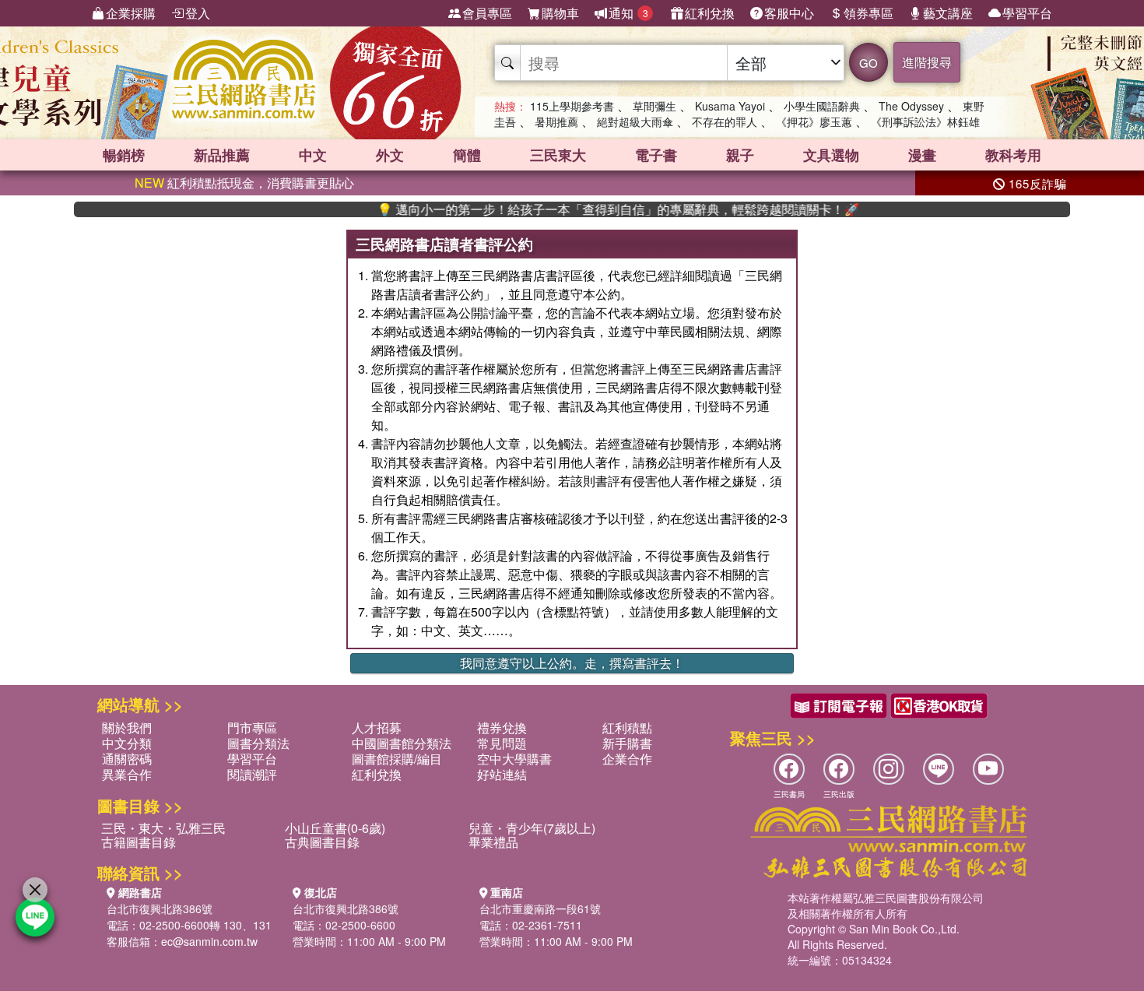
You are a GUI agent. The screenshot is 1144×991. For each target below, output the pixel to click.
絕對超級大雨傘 (635, 121)
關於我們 (127, 727)
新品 (222, 155)
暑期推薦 (556, 121)
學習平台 (1027, 13)
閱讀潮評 (252, 774)
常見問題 (502, 743)
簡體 (467, 155)
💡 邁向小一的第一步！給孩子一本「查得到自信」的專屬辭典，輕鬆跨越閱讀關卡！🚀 (591, 209)
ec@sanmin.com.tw (209, 941)
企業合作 (627, 759)
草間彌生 (654, 106)
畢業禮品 (493, 842)
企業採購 (131, 13)
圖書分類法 (258, 743)
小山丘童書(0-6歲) (335, 828)
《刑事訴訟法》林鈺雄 (925, 121)
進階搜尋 (927, 62)
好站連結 (502, 774)
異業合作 (127, 774)
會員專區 (487, 13)
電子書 (656, 155)
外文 (390, 155)
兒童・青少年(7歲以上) (531, 828)
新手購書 (627, 743)
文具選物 (831, 155)
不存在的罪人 (724, 121)
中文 (313, 155)
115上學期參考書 (572, 106)
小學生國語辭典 (822, 106)
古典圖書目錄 (322, 842)
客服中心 (789, 13)
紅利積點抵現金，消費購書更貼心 (244, 183)
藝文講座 (948, 13)
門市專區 (252, 727)
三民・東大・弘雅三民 (163, 828)
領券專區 (868, 13)
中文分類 (127, 743)
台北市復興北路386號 (159, 908)
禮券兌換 (502, 727)
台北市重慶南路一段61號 (540, 908)
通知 (628, 13)
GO (868, 62)
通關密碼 (127, 759)
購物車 (560, 13)
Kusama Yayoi (730, 106)
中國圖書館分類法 (401, 743)
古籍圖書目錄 (138, 842)
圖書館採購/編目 (397, 759)
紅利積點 (627, 727)
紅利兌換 (710, 13)
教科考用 (1013, 155)
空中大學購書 (514, 759)
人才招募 (377, 727)
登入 (197, 13)
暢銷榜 (124, 155)
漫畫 (922, 155)
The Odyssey (911, 106)
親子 (740, 155)
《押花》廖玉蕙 (814, 121)
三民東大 (558, 155)
